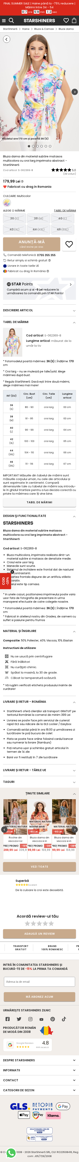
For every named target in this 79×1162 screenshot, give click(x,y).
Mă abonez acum (39, 996)
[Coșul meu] (74, 20)
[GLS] (20, 1109)
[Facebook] (7, 1019)
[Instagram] (30, 1019)
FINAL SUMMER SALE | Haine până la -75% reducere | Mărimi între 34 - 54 (39, 5)
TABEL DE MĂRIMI (39, 502)
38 (38, 218)
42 (15, 229)
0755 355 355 (46, 255)
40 (62, 218)
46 (63, 229)
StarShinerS (10, 29)
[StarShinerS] (18, 526)
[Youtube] (41, 1020)
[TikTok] (64, 1019)
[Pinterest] (52, 1019)
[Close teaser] (12, 572)
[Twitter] (19, 1019)
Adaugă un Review (39, 933)
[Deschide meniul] (4, 21)
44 (39, 229)
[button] (5, 581)
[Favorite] (66, 20)
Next (74, 92)
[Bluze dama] (6, 39)
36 (14, 218)
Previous (4, 829)
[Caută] (11, 20)
